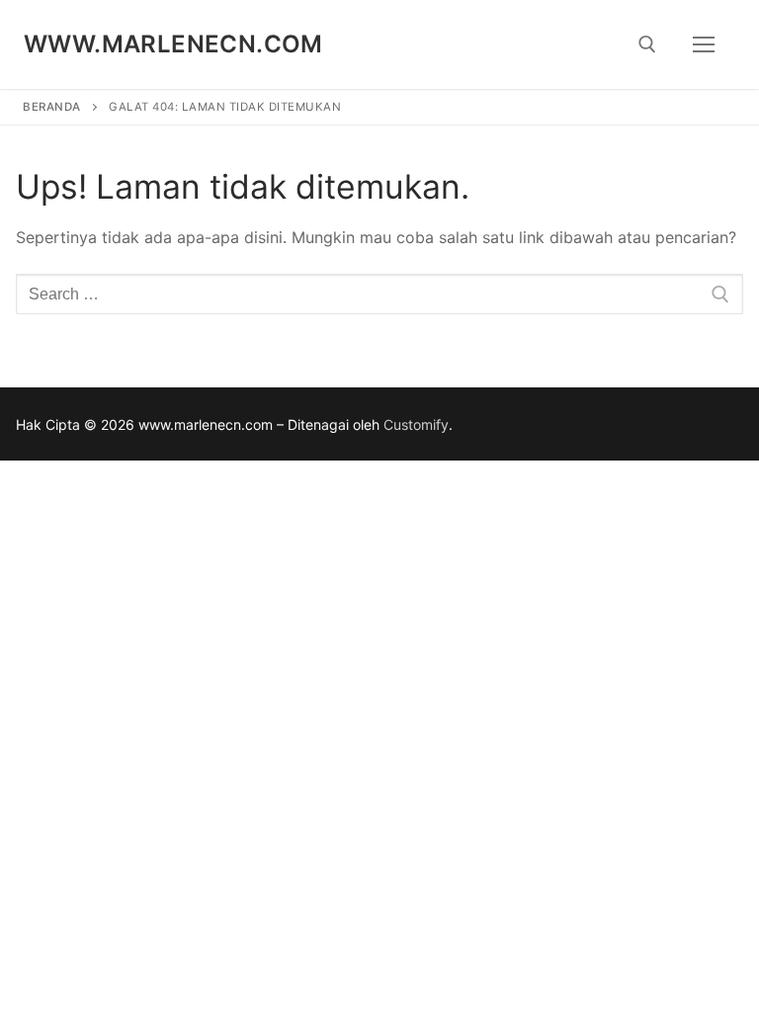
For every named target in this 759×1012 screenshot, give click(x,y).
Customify (416, 424)
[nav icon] (703, 44)
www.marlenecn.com (173, 44)
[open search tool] (647, 44)
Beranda (52, 107)
